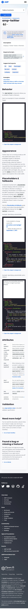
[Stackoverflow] (23, 486)
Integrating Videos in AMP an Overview (13, 81)
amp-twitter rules (10, 408)
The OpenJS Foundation (10, 536)
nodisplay (7, 72)
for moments (19, 388)
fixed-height (17, 66)
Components (15, 18)
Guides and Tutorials (9, 512)
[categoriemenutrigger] (5, 15)
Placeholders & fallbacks (14, 205)
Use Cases (6, 500)
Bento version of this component (15, 35)
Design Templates (8, 518)
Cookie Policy (19, 574)
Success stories (7, 502)
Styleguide (6, 557)
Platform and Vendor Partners (11, 526)
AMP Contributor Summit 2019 (11, 551)
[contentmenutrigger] (13, 10)
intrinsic (14, 69)
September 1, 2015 (11, 230)
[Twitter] (2, 486)
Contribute (6, 528)
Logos (5, 559)
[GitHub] (18, 486)
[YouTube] (7, 486)
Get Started (7, 510)
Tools (5, 520)
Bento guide (10, 37)
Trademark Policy (8, 540)
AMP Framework (8, 498)
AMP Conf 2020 (7, 549)
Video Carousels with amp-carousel (12, 83)
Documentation (6, 18)
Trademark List (7, 542)
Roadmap (6, 530)
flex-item (7, 69)
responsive (15, 72)
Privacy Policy (12, 574)
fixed (10, 66)
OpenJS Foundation (8, 578)
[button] (25, 2)
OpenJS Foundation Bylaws (10, 538)
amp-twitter (6, 79)
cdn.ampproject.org (19, 601)
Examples (6, 516)
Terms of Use (4, 574)
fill (5, 66)
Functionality (7, 504)
